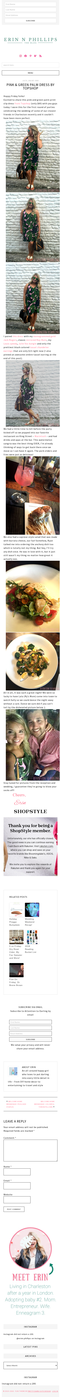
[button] (30, 72)
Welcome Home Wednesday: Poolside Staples (16, 1104)
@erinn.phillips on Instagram (30, 1338)
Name (8, 1166)
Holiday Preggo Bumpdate (14, 922)
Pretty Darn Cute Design (39, 1391)
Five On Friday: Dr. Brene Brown (16, 982)
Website (8, 1194)
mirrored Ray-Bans (36, 340)
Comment (10, 1137)
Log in (55, 1391)
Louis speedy (10, 343)
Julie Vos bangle (28, 343)
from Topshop (22, 103)
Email (8, 1180)
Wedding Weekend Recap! (29, 922)
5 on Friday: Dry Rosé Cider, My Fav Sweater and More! (15, 952)
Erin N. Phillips (30, 38)
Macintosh (40, 436)
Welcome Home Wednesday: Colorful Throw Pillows (44, 1104)
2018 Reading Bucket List (30, 949)
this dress (17, 336)
